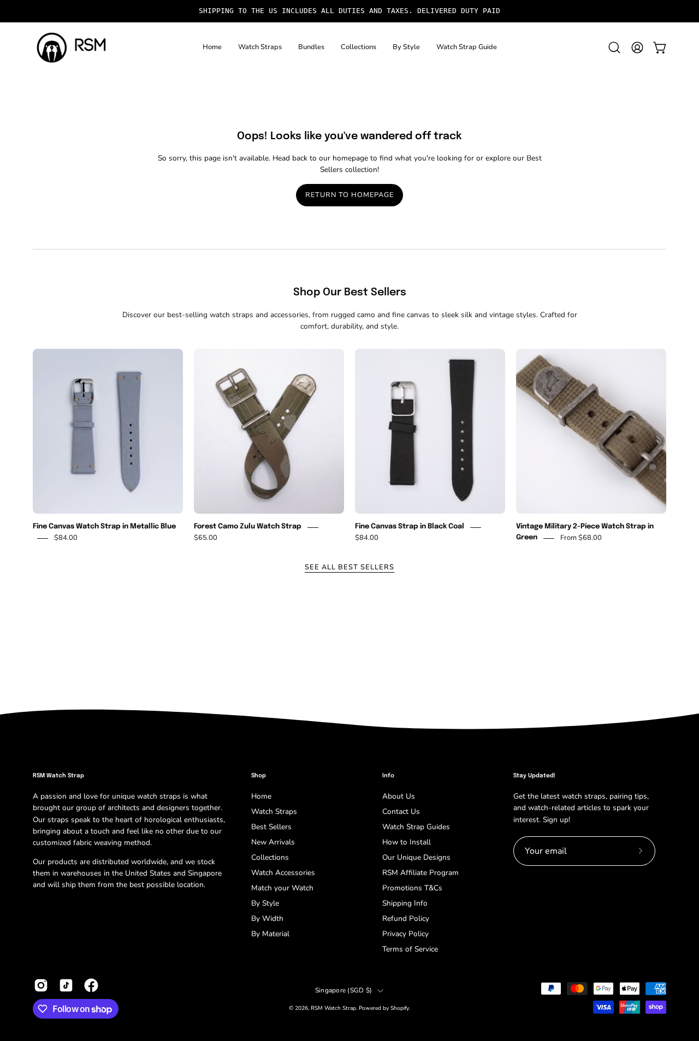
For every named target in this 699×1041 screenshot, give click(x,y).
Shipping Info (405, 903)
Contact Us (401, 811)
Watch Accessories (283, 872)
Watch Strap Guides (416, 827)
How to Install (406, 842)
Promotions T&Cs (412, 888)
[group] (349, 11)
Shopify (399, 1008)
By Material (270, 934)
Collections (270, 857)
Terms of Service (410, 949)
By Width (267, 918)
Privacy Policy (405, 934)
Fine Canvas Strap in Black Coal (409, 527)
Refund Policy (405, 918)
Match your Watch (282, 888)
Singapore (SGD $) (343, 990)
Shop (258, 775)
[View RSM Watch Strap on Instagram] (41, 985)
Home (261, 796)
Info (388, 775)
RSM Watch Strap (333, 1008)
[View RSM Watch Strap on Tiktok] (66, 985)
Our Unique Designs (416, 857)
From (581, 538)
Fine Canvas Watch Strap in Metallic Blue (104, 527)
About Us (398, 796)
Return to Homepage (349, 195)
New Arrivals (273, 842)
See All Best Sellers (349, 567)
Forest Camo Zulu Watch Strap (247, 527)
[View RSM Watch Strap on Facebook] (91, 985)
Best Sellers (271, 827)
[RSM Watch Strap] (71, 47)
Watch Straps (274, 811)
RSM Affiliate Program (420, 872)
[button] (260, 47)
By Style (265, 903)
